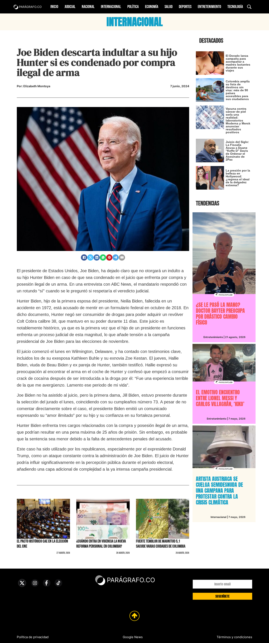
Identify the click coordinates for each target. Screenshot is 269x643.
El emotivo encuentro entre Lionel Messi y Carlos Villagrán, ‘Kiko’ (220, 398)
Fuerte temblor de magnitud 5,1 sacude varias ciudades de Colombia (160, 544)
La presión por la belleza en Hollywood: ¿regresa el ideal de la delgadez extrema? (238, 178)
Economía (151, 6)
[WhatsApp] (103, 257)
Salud (169, 6)
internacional (135, 22)
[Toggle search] (249, 7)
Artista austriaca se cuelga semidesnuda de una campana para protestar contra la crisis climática (219, 490)
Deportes (185, 6)
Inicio (54, 6)
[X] (90, 257)
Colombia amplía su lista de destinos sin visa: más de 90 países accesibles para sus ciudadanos (238, 90)
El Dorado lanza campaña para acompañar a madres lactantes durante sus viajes (238, 63)
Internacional (111, 6)
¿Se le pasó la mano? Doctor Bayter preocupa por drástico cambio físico (220, 313)
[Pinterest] (109, 257)
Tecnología (235, 6)
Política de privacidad (33, 637)
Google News (133, 637)
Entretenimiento (209, 6)
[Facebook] (84, 257)
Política (133, 6)
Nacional (88, 6)
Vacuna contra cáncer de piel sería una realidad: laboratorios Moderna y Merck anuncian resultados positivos (238, 120)
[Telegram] (115, 257)
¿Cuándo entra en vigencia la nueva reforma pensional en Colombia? (101, 544)
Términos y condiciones (234, 637)
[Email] (122, 257)
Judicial (70, 6)
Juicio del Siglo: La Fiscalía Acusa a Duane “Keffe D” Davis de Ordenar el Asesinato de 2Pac (237, 150)
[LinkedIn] (97, 257)
